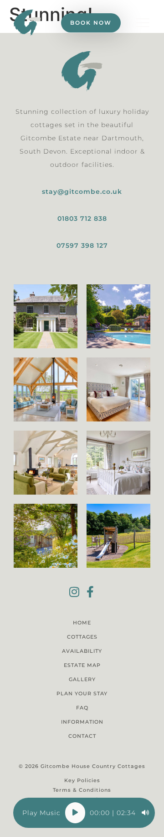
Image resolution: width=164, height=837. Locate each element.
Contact (82, 736)
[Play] (75, 812)
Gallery (82, 679)
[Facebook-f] (90, 591)
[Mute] (145, 812)
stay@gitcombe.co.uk (82, 191)
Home (82, 622)
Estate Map (82, 665)
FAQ (82, 707)
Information (82, 722)
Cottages (82, 637)
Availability (82, 651)
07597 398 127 (82, 245)
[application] (84, 812)
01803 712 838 (82, 218)
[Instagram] (74, 591)
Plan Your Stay (82, 693)
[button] (142, 23)
